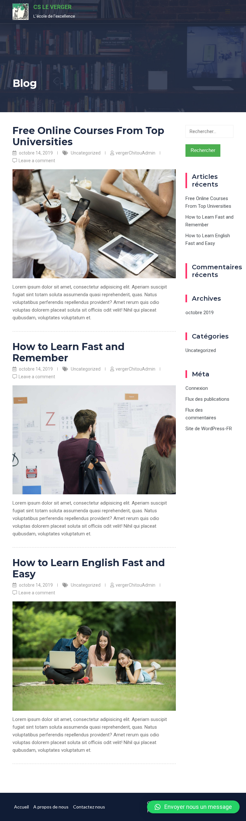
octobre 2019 (199, 312)
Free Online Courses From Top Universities (88, 136)
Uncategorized (86, 152)
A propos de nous (51, 806)
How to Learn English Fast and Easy (88, 568)
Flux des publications (207, 399)
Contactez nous (89, 806)
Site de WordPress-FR (208, 428)
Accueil (21, 806)
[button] (193, 806)
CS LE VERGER (52, 7)
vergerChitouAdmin (135, 152)
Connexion (196, 388)
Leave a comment (37, 160)
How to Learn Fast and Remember (68, 352)
